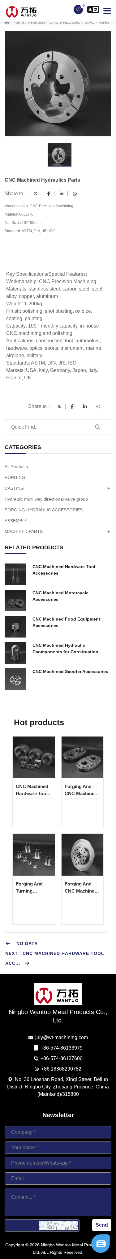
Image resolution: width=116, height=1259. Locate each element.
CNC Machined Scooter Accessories (70, 671)
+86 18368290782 (61, 1068)
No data (26, 943)
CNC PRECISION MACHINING (79, 22)
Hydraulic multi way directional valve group (46, 499)
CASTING (57, 488)
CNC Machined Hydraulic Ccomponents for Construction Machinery (65, 649)
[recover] (100, 1243)
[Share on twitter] (35, 193)
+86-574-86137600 (62, 1058)
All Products (16, 466)
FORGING (15, 477)
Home (17, 22)
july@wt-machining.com (61, 1037)
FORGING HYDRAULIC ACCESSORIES (44, 509)
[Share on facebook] (48, 193)
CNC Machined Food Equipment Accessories (66, 622)
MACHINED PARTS (57, 531)
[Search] (97, 427)
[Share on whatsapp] (75, 193)
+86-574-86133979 (62, 1048)
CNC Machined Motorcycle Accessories (60, 596)
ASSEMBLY (16, 520)
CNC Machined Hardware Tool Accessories (63, 570)
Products (36, 22)
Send (102, 1225)
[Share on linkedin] (61, 193)
